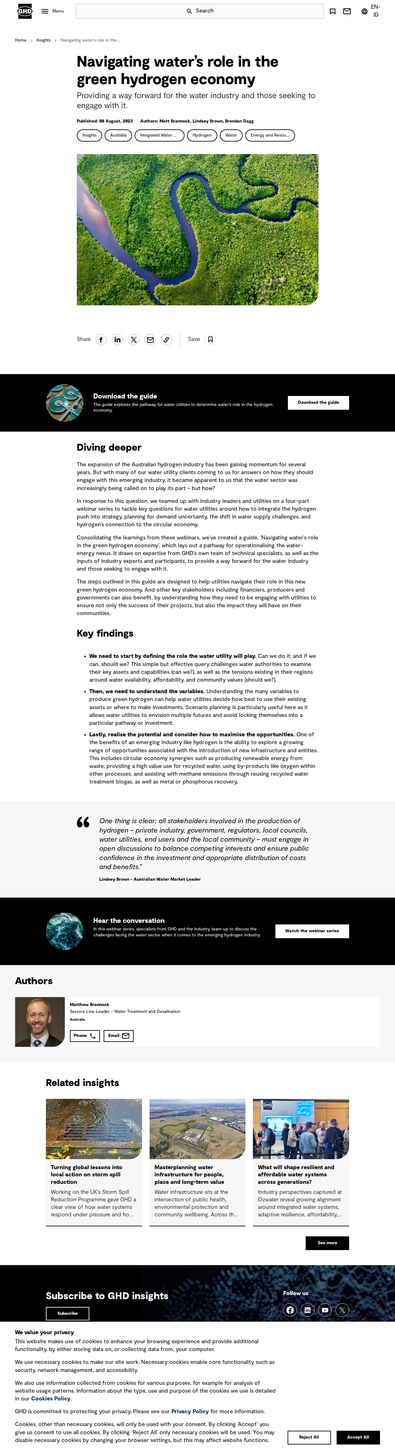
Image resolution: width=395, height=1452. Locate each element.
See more (327, 1243)
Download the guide (318, 402)
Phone (80, 1036)
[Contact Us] (346, 11)
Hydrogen (202, 135)
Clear (301, 11)
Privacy (190, 1411)
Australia (118, 135)
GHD (24, 11)
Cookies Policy (51, 1399)
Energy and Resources (272, 135)
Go (316, 11)
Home (21, 40)
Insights (44, 40)
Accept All (358, 1437)
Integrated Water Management (162, 135)
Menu (58, 11)
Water (231, 135)
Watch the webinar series (312, 931)
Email (114, 1036)
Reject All (309, 1437)
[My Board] (333, 11)
